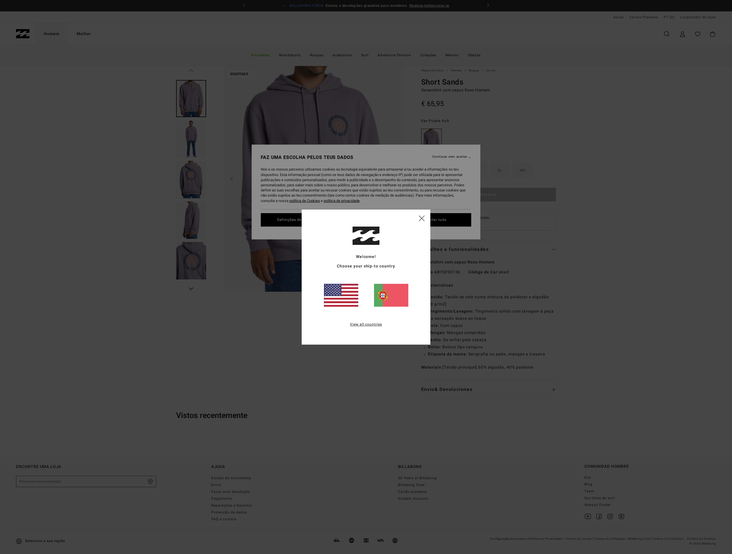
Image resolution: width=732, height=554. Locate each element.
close (422, 218)
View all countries (366, 324)
